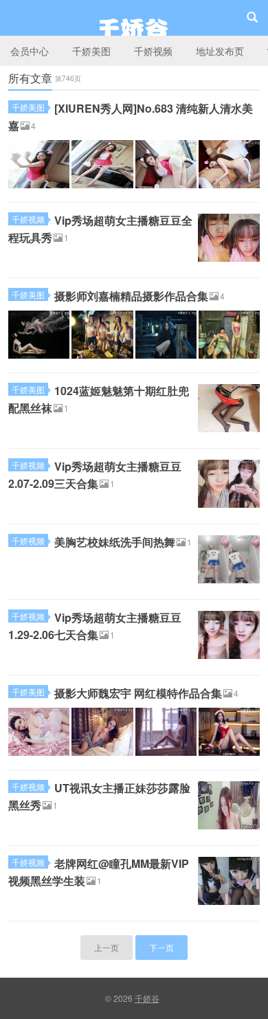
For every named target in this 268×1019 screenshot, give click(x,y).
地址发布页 (220, 51)
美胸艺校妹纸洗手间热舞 (114, 542)
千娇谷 (134, 18)
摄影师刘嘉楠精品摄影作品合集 (131, 296)
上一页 (106, 947)
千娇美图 (91, 51)
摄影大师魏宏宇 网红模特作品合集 (138, 693)
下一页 (161, 947)
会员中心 (29, 51)
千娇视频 (153, 51)
